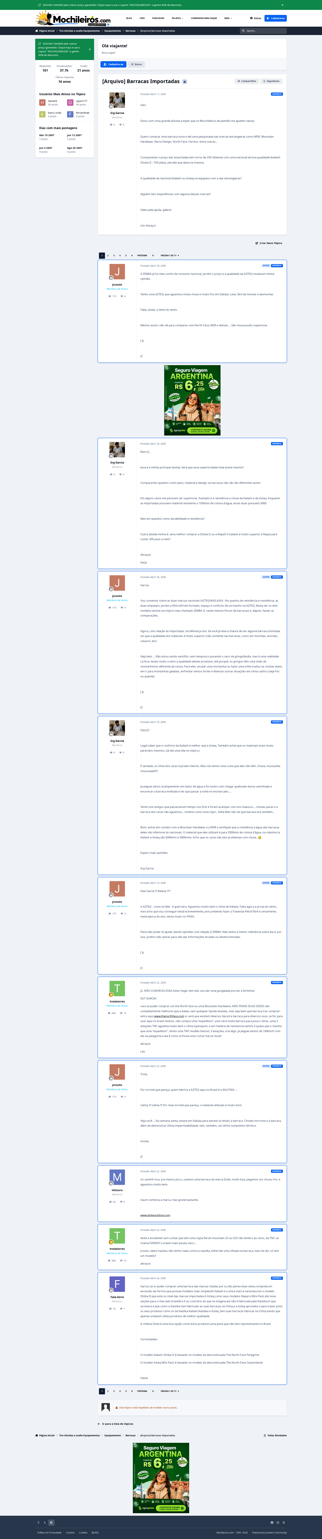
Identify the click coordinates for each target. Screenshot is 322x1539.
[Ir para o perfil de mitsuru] (117, 1177)
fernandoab (82, 112)
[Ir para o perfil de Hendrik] (42, 102)
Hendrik (52, 101)
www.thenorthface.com (169, 1016)
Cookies (83, 1532)
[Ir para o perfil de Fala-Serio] (117, 1284)
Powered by (269, 1532)
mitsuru (117, 1190)
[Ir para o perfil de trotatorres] (117, 988)
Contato (70, 1532)
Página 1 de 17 (168, 255)
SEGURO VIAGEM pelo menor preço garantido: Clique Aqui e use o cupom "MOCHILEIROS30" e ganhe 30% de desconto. (112, 5)
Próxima (142, 255)
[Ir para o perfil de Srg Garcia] (117, 100)
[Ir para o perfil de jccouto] (117, 271)
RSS (96, 1532)
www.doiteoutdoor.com (155, 1215)
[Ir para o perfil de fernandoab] (70, 114)
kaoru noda (54, 112)
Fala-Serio (117, 1297)
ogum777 (81, 101)
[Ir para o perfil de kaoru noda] (42, 114)
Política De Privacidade (50, 1532)
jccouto (117, 284)
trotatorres (117, 1001)
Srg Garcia (117, 113)
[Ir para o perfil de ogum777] (70, 102)
